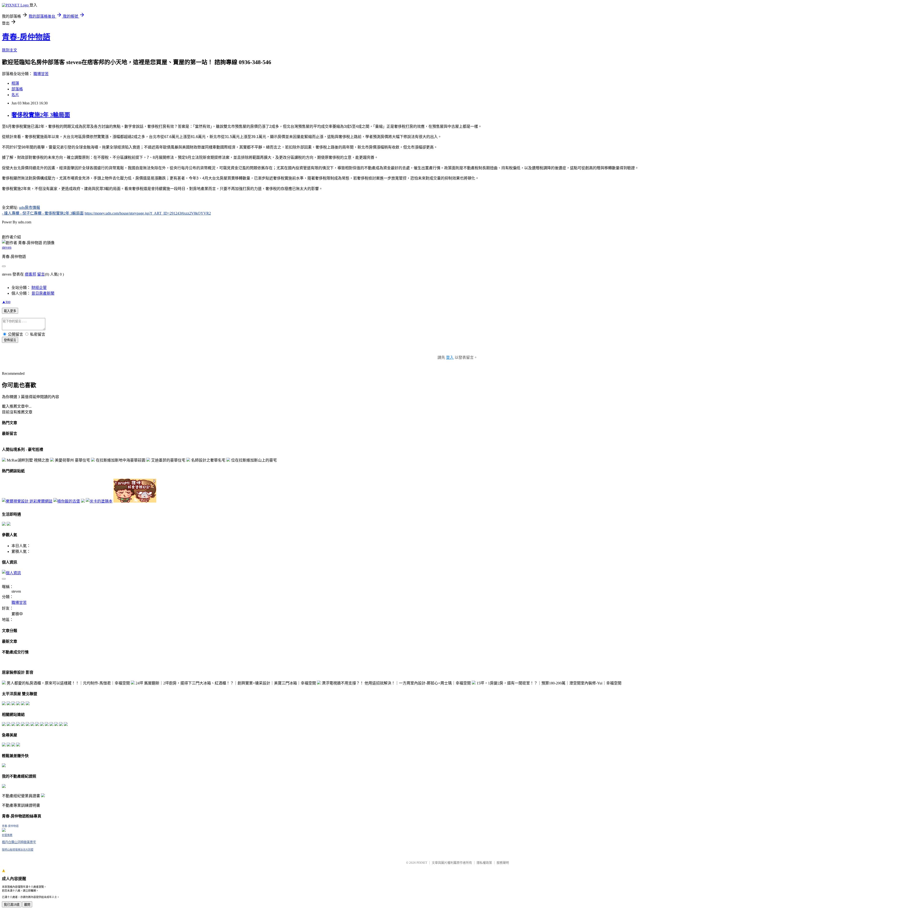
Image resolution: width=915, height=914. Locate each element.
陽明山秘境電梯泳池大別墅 (17, 849)
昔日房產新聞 (42, 293)
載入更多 (10, 311)
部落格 (17, 89)
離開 (27, 904)
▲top (6, 302)
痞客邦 (30, 274)
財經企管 (39, 288)
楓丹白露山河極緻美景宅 (19, 842)
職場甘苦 (41, 74)
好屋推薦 (7, 835)
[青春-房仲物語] (4, 830)
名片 (15, 95)
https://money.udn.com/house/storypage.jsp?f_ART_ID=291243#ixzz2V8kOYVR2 (148, 213)
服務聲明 (503, 862)
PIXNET (422, 862)
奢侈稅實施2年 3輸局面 (40, 115)
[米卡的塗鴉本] (99, 501)
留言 (41, 274)
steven (6, 247)
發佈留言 (10, 340)
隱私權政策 (484, 862)
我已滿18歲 (12, 904)
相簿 (15, 83)
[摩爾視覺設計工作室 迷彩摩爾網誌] (27, 501)
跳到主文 (9, 50)
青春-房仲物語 (26, 37)
